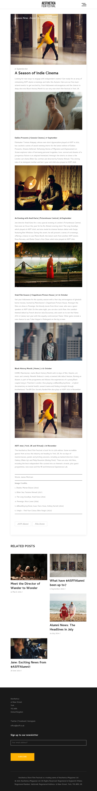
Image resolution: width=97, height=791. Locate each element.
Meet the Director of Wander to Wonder (25, 586)
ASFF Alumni (23, 524)
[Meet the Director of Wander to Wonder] (29, 567)
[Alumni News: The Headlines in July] (68, 608)
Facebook (22, 721)
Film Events (40, 524)
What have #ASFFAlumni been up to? (67, 583)
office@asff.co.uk (17, 725)
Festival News (45, 18)
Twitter (14, 721)
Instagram (31, 721)
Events (32, 18)
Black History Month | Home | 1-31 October (33, 368)
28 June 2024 (16, 670)
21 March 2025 (16, 592)
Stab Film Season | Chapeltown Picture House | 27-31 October (41, 295)
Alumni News (21, 18)
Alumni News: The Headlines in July (62, 627)
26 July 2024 (54, 633)
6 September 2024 (57, 589)
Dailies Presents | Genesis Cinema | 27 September (36, 138)
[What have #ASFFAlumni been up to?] (68, 565)
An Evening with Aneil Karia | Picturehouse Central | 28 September (43, 218)
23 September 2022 (21, 69)
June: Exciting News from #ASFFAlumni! (28, 665)
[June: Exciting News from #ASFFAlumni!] (29, 648)
